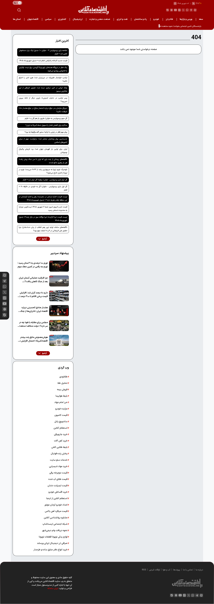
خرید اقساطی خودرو (58, 492)
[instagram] (179, 10)
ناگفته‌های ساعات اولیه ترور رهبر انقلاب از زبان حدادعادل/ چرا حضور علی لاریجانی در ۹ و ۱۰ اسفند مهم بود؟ (43, 229)
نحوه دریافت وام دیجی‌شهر (55, 530)
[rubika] (171, 10)
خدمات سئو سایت (59, 460)
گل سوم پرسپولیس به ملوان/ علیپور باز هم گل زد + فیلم (46, 118)
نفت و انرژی (122, 19)
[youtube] (175, 10)
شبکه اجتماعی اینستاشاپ (55, 524)
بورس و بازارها (186, 19)
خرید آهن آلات (61, 441)
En (197, 3)
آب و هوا (166, 570)
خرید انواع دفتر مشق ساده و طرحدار (50, 549)
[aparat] (195, 10)
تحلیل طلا (63, 383)
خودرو (156, 19)
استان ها (17, 19)
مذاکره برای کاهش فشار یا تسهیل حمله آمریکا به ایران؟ (46, 125)
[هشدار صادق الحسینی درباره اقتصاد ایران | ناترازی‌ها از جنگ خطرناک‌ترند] (59, 310)
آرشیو (44, 238)
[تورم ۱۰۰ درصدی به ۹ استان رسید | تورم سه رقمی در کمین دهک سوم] (59, 266)
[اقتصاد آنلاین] (93, 10)
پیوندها (176, 570)
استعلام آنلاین (61, 428)
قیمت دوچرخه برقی (58, 473)
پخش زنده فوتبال (59, 453)
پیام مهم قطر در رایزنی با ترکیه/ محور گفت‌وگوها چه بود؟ (46, 132)
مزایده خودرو (61, 409)
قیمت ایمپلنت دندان (58, 485)
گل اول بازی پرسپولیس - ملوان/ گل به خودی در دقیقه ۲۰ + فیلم (43, 188)
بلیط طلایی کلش (59, 447)
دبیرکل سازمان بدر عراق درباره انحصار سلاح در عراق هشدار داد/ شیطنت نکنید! (43, 110)
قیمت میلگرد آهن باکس (56, 511)
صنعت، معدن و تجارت (99, 19)
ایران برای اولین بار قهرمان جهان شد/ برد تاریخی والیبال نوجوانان (43, 151)
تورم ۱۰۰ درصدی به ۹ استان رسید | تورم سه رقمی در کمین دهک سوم (33, 264)
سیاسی (48, 19)
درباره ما (199, 570)
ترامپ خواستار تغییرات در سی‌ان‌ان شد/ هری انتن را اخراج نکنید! (43, 79)
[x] (4, 292)
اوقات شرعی (154, 570)
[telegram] (191, 10)
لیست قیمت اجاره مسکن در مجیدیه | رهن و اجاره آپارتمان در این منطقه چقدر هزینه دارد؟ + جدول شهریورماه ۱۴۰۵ (43, 198)
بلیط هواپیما (61, 396)
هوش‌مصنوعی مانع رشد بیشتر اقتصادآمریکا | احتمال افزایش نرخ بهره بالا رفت (32, 339)
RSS (144, 570)
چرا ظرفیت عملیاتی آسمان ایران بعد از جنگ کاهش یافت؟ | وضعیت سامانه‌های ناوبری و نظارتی (33, 279)
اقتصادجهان (32, 19)
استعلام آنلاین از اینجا (57, 498)
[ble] (167, 10)
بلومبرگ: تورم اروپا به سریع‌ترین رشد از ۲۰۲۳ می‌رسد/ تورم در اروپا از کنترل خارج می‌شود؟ (43, 171)
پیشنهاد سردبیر (59, 253)
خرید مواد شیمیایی (58, 466)
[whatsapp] (187, 10)
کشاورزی (62, 19)
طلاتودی (63, 377)
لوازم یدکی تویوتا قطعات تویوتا (53, 537)
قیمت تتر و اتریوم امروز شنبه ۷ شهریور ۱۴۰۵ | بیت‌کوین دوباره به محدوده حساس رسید (43, 209)
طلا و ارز (169, 19)
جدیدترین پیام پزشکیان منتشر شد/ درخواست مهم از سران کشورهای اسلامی (43, 141)
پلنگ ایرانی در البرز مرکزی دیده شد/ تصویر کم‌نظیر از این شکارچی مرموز (43, 89)
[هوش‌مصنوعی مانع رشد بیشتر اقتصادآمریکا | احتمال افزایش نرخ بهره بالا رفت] (59, 340)
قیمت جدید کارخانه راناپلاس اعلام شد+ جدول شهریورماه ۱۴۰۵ (43, 60)
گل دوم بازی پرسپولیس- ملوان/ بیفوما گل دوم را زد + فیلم (45, 179)
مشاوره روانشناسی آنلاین (56, 517)
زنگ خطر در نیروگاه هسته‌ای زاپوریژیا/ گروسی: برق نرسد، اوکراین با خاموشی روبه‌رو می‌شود (43, 69)
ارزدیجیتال (78, 19)
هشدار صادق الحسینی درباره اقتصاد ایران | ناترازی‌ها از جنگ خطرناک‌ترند (34, 309)
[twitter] (183, 10)
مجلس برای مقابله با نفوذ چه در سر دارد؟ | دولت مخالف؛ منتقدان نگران (33, 324)
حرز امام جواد (61, 402)
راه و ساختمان (140, 19)
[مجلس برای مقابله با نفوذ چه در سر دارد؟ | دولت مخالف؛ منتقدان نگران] (59, 325)
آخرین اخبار (62, 41)
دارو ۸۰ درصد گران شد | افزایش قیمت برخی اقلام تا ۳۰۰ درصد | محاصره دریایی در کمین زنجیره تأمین (33, 294)
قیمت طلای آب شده (58, 479)
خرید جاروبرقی (61, 434)
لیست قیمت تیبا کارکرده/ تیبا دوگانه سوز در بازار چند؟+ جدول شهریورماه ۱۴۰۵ (43, 219)
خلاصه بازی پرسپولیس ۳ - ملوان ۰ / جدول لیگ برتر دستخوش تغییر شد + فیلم (43, 52)
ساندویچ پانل (61, 421)
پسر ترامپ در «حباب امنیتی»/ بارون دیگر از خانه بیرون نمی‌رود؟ (43, 100)
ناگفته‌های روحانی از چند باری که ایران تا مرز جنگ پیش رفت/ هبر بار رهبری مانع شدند (43, 161)
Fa (200, 3)
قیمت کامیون (61, 415)
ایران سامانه (52, 588)
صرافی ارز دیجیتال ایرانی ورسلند (52, 543)
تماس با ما (188, 570)
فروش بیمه (62, 389)
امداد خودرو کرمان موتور (56, 505)
